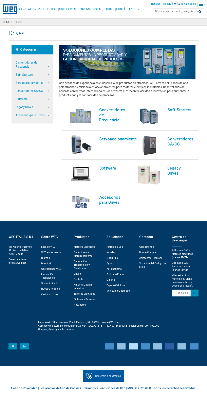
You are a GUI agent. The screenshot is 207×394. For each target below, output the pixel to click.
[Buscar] (200, 11)
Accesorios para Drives (30, 115)
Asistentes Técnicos (151, 258)
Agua (109, 263)
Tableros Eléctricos (84, 293)
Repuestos (80, 304)
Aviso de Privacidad (24, 388)
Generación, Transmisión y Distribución (82, 265)
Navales (111, 252)
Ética (108, 9)
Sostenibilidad (49, 283)
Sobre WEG (26, 9)
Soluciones (67, 9)
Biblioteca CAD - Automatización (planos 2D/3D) (181, 266)
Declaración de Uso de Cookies (60, 388)
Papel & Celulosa (116, 285)
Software (22, 99)
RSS (130, 388)
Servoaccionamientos (29, 82)
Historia (45, 258)
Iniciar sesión (188, 3)
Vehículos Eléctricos (118, 290)
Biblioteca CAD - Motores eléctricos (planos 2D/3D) (182, 254)
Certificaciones (49, 294)
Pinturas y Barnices (85, 299)
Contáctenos (126, 9)
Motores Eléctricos (84, 246)
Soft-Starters (24, 74)
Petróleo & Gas (115, 246)
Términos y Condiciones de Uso (104, 388)
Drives (77, 273)
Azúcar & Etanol (115, 274)
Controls (78, 279)
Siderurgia (112, 258)
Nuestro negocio (50, 288)
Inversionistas (91, 9)
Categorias (28, 49)
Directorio (46, 263)
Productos (46, 9)
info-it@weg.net (17, 262)
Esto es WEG (48, 246)
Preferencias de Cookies (107, 375)
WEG (8, 9)
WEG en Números (51, 252)
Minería (111, 279)
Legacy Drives (24, 107)
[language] (202, 4)
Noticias (156, 3)
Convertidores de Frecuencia (26, 64)
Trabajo (167, 3)
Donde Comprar (148, 252)
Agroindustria (114, 269)
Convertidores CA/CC (29, 90)
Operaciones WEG (51, 269)
